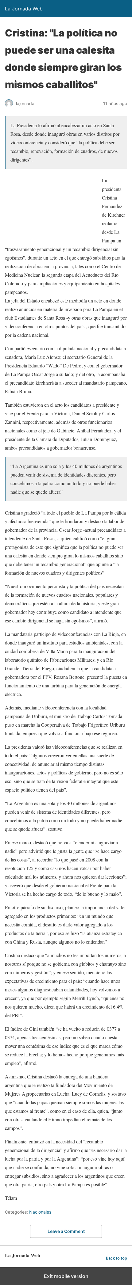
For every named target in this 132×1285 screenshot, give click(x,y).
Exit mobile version (66, 1276)
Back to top (116, 1258)
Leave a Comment (66, 1231)
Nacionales (40, 1212)
